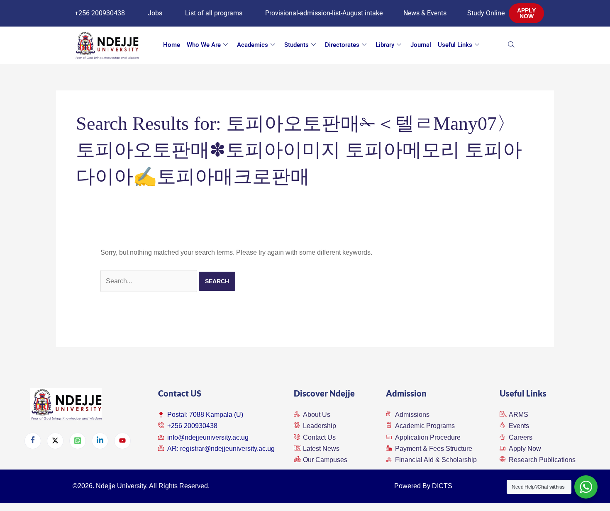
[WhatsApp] (77, 441)
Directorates (342, 45)
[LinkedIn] (100, 441)
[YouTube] (122, 441)
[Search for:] (149, 281)
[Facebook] (32, 441)
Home (171, 45)
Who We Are (204, 45)
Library (385, 45)
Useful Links (455, 45)
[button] (524, 45)
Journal (420, 45)
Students (296, 45)
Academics (252, 45)
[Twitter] (55, 441)
